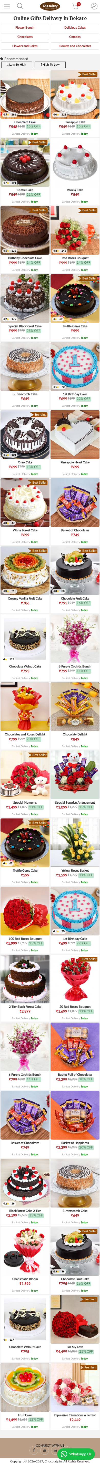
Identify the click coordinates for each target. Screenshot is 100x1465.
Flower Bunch (24, 27)
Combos (75, 36)
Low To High (17, 64)
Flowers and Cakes (24, 46)
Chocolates (25, 36)
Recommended (15, 59)
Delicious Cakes (75, 27)
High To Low (50, 64)
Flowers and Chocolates (75, 46)
